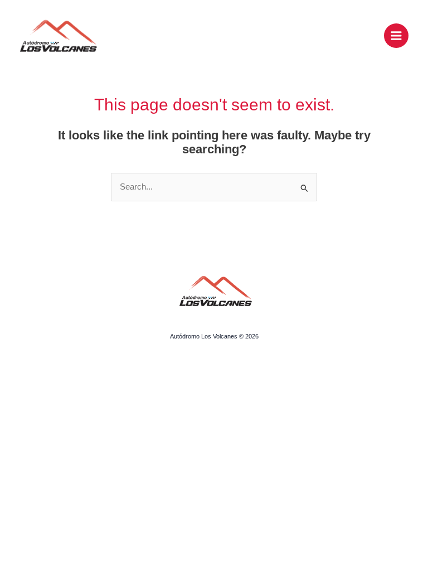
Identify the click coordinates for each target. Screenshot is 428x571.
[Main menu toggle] (396, 35)
